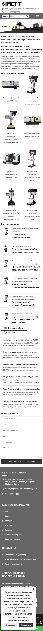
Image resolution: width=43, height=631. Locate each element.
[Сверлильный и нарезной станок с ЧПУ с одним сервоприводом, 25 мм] (10, 206)
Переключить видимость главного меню (38, 16)
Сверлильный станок (14, 564)
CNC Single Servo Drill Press (21, 246)
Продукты (15, 36)
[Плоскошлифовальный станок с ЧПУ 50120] (32, 129)
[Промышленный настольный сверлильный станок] (32, 93)
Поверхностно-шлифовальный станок (21, 559)
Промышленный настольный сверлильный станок (32, 101)
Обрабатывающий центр (15, 555)
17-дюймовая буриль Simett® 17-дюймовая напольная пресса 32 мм (21, 377)
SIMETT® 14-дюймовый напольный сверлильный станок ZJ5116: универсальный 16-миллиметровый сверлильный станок (21, 364)
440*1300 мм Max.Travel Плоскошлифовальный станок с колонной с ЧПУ (21, 39)
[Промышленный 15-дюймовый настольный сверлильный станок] (6, 302)
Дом (6, 512)
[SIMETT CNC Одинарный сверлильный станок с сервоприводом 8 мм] (10, 129)
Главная (5, 36)
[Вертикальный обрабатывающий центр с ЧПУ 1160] (10, 167)
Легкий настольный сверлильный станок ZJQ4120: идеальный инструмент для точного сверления (21, 389)
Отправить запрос (13, 535)
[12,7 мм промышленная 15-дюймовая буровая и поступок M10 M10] (6, 284)
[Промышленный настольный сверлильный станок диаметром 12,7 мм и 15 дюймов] (6, 319)
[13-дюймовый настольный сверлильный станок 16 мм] (32, 167)
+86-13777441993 (12, 12)
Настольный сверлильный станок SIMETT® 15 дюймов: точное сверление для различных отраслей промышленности (21, 340)
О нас (7, 516)
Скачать (8, 530)
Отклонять (10, 625)
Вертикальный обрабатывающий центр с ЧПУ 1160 (10, 175)
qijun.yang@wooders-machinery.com (22, 9)
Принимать (26, 625)
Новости (8, 525)
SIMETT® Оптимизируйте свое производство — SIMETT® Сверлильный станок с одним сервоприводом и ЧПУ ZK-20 (21, 401)
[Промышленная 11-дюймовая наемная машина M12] (6, 234)
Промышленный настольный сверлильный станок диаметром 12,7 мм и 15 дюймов (26, 317)
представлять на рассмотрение (21, 462)
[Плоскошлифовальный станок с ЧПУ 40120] (10, 93)
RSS (39, 617)
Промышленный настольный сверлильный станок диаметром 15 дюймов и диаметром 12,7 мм (24, 264)
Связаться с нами (12, 539)
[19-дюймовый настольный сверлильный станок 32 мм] (32, 206)
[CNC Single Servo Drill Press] (6, 252)
